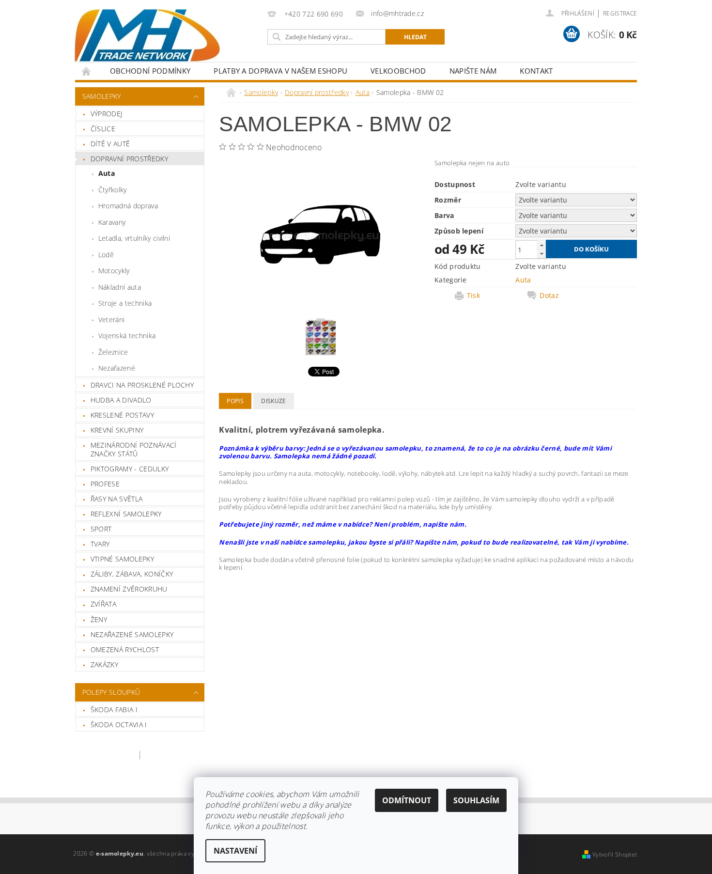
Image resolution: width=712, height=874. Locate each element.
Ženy (99, 619)
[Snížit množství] (541, 253)
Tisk (473, 295)
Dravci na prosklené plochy (142, 385)
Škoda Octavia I (119, 724)
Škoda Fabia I (114, 709)
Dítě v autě (110, 143)
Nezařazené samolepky (132, 634)
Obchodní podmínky (150, 71)
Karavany (112, 222)
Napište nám (473, 71)
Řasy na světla (116, 498)
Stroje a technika (125, 303)
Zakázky (104, 664)
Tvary (100, 543)
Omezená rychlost (125, 649)
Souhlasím (476, 800)
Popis (235, 401)
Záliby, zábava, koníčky (132, 573)
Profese (105, 483)
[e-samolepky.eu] (147, 35)
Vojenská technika (126, 335)
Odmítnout (406, 800)
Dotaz (549, 295)
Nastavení (235, 850)
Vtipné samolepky (122, 558)
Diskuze (273, 401)
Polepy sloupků (111, 692)
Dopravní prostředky (129, 158)
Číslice (103, 128)
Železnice (113, 352)
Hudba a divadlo (121, 400)
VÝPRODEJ (107, 113)
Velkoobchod (398, 71)
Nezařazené (116, 368)
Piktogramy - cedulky (130, 468)
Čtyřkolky (112, 189)
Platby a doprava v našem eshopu (280, 71)
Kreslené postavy (122, 415)
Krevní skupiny (117, 430)
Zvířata (103, 604)
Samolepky (101, 96)
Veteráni (111, 319)
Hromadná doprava (128, 205)
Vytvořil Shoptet (614, 854)
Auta (106, 173)
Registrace (620, 13)
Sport (101, 528)
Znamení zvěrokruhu (129, 588)
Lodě (106, 254)
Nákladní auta (119, 287)
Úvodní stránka (86, 70)
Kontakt (536, 71)
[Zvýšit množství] (541, 245)
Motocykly (114, 270)
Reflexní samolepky (126, 513)
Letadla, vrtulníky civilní (134, 238)
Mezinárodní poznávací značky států (134, 449)
